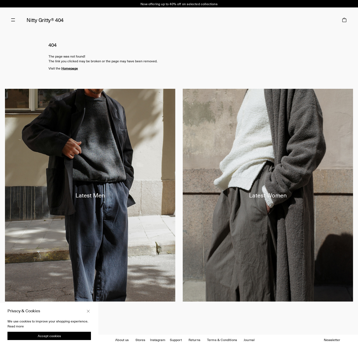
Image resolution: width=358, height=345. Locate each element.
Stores (140, 339)
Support (176, 339)
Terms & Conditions (222, 339)
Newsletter (332, 339)
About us (122, 339)
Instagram (157, 339)
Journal (249, 339)
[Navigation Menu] (13, 20)
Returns (194, 339)
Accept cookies (49, 335)
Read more (15, 325)
